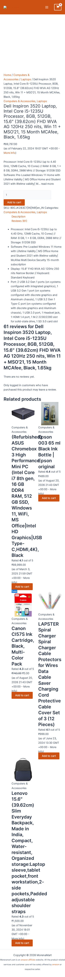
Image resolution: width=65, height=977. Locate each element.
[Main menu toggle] (47, 7)
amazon (55, 964)
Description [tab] (18, 216)
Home (7, 75)
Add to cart (14, 202)
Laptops (26, 79)
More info (9, 152)
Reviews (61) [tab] (19, 221)
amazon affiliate (28, 960)
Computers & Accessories (19, 101)
